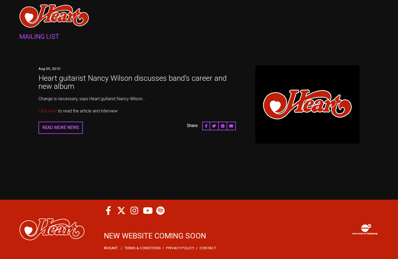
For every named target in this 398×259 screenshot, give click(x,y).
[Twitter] (121, 210)
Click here (48, 111)
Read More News (60, 127)
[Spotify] (160, 210)
